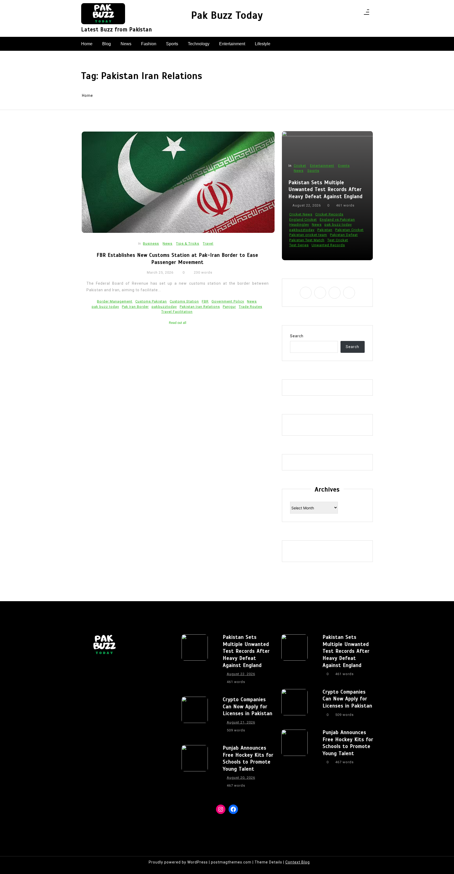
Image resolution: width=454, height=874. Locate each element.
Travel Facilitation (177, 312)
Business (151, 243)
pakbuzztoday (164, 307)
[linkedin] (349, 13)
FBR (205, 301)
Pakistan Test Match (306, 240)
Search (296, 336)
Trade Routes (250, 307)
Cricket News (300, 214)
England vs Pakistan (337, 220)
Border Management (114, 301)
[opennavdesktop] (366, 13)
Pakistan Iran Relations (200, 307)
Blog (106, 44)
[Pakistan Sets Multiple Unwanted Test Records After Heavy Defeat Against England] (195, 661)
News (126, 44)
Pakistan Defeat (344, 235)
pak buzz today (105, 307)
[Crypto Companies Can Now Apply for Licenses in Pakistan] (195, 716)
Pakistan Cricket (349, 230)
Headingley (299, 225)
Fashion (148, 44)
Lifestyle (262, 44)
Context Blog (297, 862)
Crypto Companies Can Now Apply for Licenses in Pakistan (247, 706)
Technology (198, 44)
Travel (208, 243)
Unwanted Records (328, 245)
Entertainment (232, 44)
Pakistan (324, 230)
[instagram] (342, 13)
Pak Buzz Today (227, 15)
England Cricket (303, 220)
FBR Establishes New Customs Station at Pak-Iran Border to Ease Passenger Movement (177, 258)
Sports (172, 44)
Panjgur (229, 307)
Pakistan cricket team (308, 235)
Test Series (299, 245)
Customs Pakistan (151, 301)
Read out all (177, 323)
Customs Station (184, 301)
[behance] (356, 13)
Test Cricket (337, 240)
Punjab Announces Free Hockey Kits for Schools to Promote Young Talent (248, 758)
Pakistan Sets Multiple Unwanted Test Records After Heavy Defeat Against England (325, 189)
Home (86, 44)
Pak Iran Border (135, 307)
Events (344, 166)
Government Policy (227, 301)
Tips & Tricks (187, 243)
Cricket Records (329, 214)
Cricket (300, 166)
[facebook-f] (335, 13)
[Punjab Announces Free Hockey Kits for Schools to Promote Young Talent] (195, 768)
